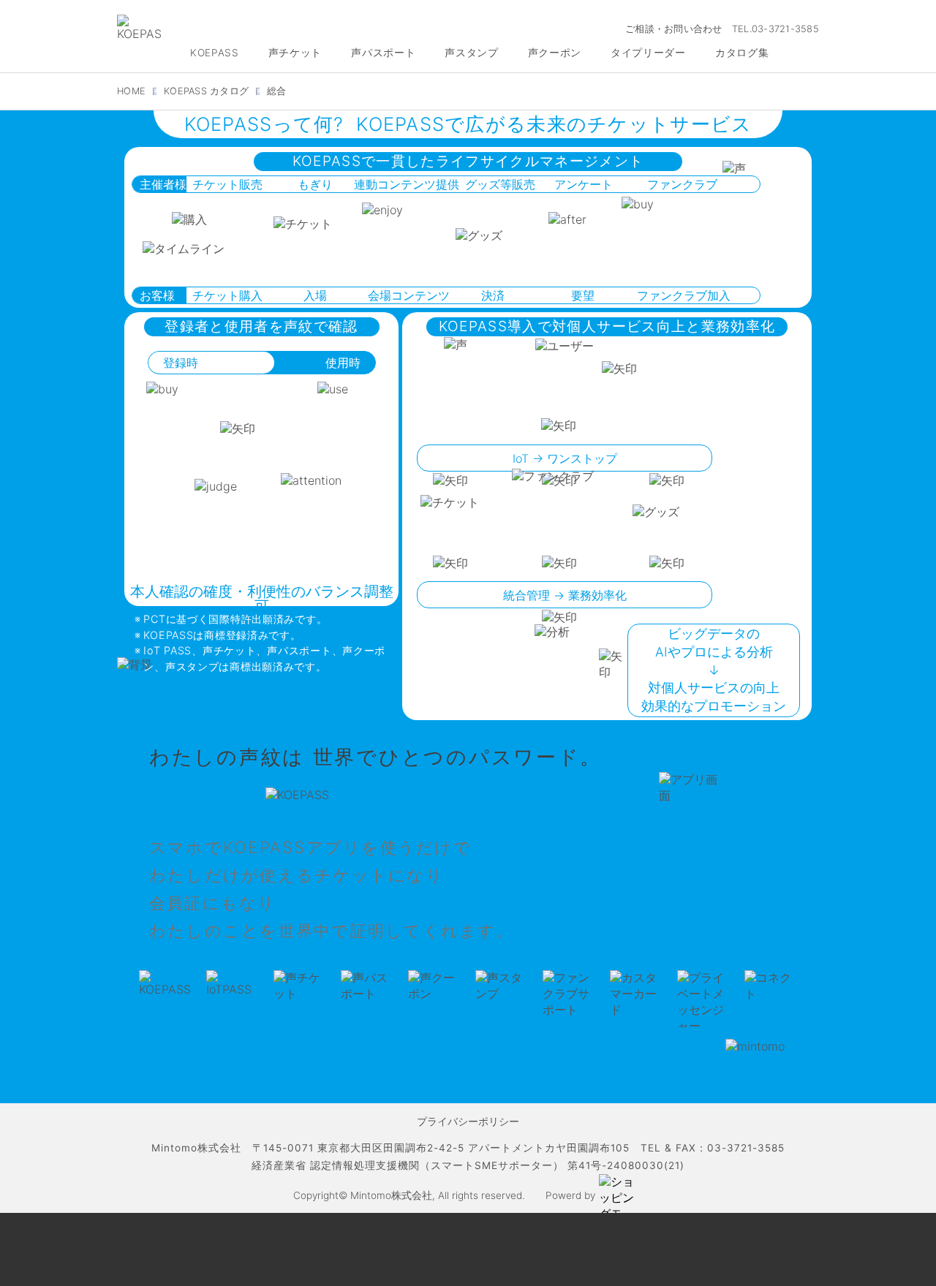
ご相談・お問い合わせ (673, 28)
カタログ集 (742, 52)
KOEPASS (214, 52)
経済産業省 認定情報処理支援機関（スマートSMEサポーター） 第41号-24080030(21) (468, 1165)
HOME (131, 91)
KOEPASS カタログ (206, 91)
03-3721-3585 (785, 28)
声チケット (295, 52)
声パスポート (383, 52)
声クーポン (554, 52)
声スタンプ (471, 52)
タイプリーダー (648, 52)
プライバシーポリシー (468, 1121)
